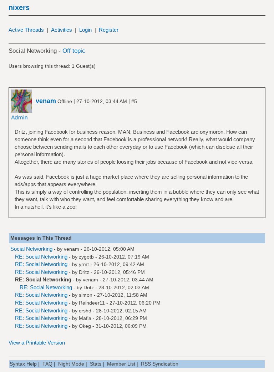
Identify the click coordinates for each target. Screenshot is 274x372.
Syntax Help (23, 364)
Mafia (85, 318)
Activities (61, 30)
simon (85, 295)
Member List (121, 364)
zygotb (86, 257)
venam (71, 249)
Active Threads (26, 30)
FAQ (47, 364)
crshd (85, 311)
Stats (95, 364)
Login (85, 30)
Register (108, 30)
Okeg (85, 326)
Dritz (84, 272)
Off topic (73, 50)
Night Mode (71, 364)
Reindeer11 (92, 303)
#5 (134, 101)
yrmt (84, 264)
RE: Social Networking (41, 257)
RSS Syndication (159, 364)
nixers (19, 7)
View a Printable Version (37, 343)
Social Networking (31, 249)
